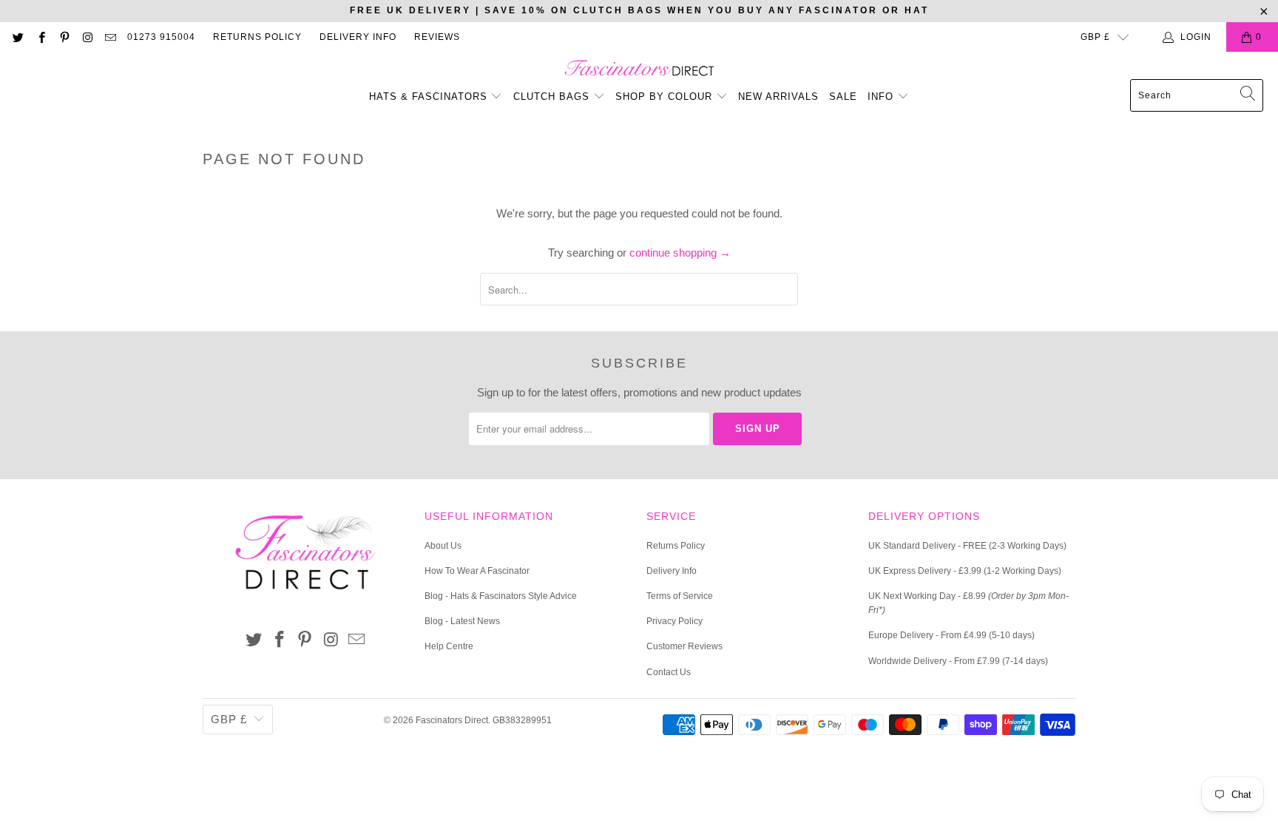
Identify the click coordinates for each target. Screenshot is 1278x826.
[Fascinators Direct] (639, 69)
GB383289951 (522, 720)
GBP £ (1095, 37)
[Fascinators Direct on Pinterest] (64, 37)
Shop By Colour (665, 96)
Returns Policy (257, 37)
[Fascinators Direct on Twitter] (17, 37)
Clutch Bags (553, 96)
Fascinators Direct (452, 720)
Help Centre (449, 646)
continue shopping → (680, 252)
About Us (443, 546)
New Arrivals (778, 96)
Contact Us (668, 672)
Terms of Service (679, 596)
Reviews (437, 37)
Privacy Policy (674, 621)
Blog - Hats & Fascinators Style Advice (501, 596)
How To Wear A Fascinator (477, 571)
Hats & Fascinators (428, 96)
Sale (843, 96)
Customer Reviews (684, 646)
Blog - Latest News (462, 621)
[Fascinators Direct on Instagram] (87, 37)
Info (882, 96)
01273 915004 (161, 37)
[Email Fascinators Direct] (110, 37)
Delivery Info (358, 37)
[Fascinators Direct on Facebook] (40, 37)
